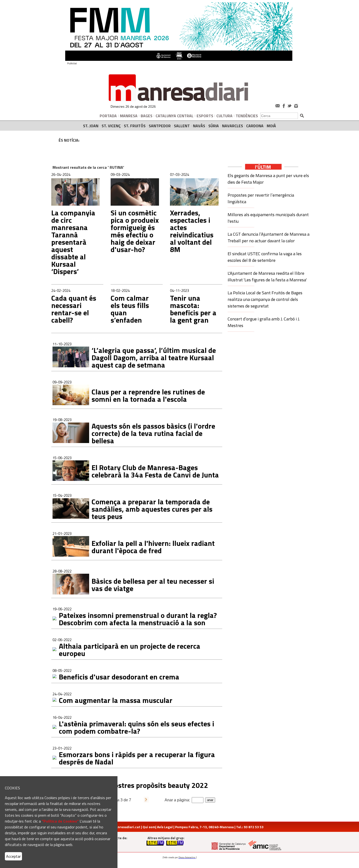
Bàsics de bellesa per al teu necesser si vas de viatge (153, 584)
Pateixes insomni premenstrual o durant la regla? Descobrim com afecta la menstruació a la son (138, 619)
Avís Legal (165, 826)
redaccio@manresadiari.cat (118, 826)
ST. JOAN (90, 126)
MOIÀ (271, 126)
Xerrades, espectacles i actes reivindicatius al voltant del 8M (191, 231)
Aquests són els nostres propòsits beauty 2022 (133, 785)
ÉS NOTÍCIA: (69, 140)
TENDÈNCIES (247, 116)
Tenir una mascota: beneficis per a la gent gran (193, 309)
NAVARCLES (232, 126)
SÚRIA (213, 126)
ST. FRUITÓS (135, 126)
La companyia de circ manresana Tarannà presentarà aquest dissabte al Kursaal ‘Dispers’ (73, 242)
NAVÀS (199, 126)
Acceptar (13, 856)
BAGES (146, 116)
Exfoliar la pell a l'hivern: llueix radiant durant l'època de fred (153, 547)
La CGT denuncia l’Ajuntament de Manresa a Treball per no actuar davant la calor (268, 237)
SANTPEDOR (160, 126)
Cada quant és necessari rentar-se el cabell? (73, 309)
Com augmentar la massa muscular (115, 700)
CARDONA (255, 126)
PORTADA (108, 116)
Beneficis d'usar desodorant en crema (119, 676)
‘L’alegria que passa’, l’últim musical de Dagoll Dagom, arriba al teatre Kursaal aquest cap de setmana (154, 357)
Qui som (149, 826)
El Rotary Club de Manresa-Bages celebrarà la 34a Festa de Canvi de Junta (155, 471)
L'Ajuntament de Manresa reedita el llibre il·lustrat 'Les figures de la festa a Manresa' (267, 276)
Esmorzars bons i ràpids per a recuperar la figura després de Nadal (137, 758)
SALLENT (182, 126)
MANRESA (128, 116)
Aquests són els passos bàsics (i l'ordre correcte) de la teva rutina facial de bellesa (153, 433)
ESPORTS (205, 116)
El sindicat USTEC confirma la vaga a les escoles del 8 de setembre (265, 257)
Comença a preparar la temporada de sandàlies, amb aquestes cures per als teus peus (152, 509)
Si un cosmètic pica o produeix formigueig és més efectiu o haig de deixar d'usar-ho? (135, 231)
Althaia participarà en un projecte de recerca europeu (129, 649)
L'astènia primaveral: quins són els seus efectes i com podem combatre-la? (136, 727)
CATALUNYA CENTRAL (174, 116)
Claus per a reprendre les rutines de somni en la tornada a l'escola (148, 395)
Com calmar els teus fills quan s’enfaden (130, 309)
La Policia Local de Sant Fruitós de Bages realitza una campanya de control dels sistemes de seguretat (265, 299)
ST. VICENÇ (111, 126)
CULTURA (224, 116)
